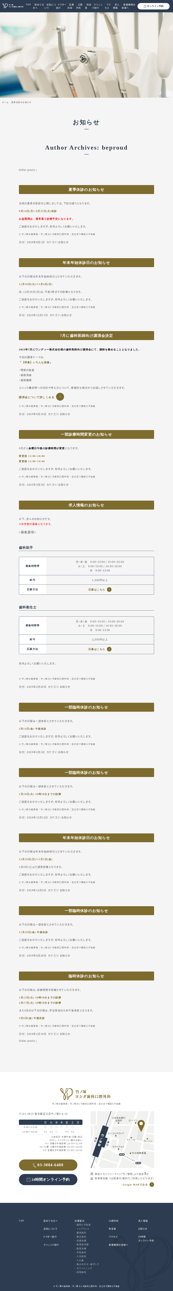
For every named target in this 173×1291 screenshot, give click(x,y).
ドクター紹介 (61, 6)
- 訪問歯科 (80, 1272)
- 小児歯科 (80, 1256)
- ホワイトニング (83, 1268)
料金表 (88, 6)
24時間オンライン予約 (51, 1179)
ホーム (5, 102)
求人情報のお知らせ (86, 505)
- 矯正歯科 (80, 1236)
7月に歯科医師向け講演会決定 (86, 335)
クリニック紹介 (97, 6)
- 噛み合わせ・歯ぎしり (87, 1264)
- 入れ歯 (79, 1260)
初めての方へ (38, 6)
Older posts (27, 170)
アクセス (108, 6)
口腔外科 (79, 6)
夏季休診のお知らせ (21, 102)
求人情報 (116, 6)
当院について (50, 6)
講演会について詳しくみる (36, 397)
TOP (28, 4)
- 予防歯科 (80, 1252)
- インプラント (82, 1228)
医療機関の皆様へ (129, 6)
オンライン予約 (155, 6)
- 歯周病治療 (82, 1244)
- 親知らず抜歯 (83, 1224)
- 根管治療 (80, 1248)
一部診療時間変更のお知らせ (86, 434)
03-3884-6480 (50, 1165)
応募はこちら (97, 589)
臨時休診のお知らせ (86, 976)
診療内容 (70, 6)
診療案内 (79, 1220)
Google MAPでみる (135, 1184)
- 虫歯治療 (80, 1240)
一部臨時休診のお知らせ (86, 707)
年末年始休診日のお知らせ (86, 263)
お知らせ (63, 242)
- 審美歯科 (80, 1232)
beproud (115, 147)
